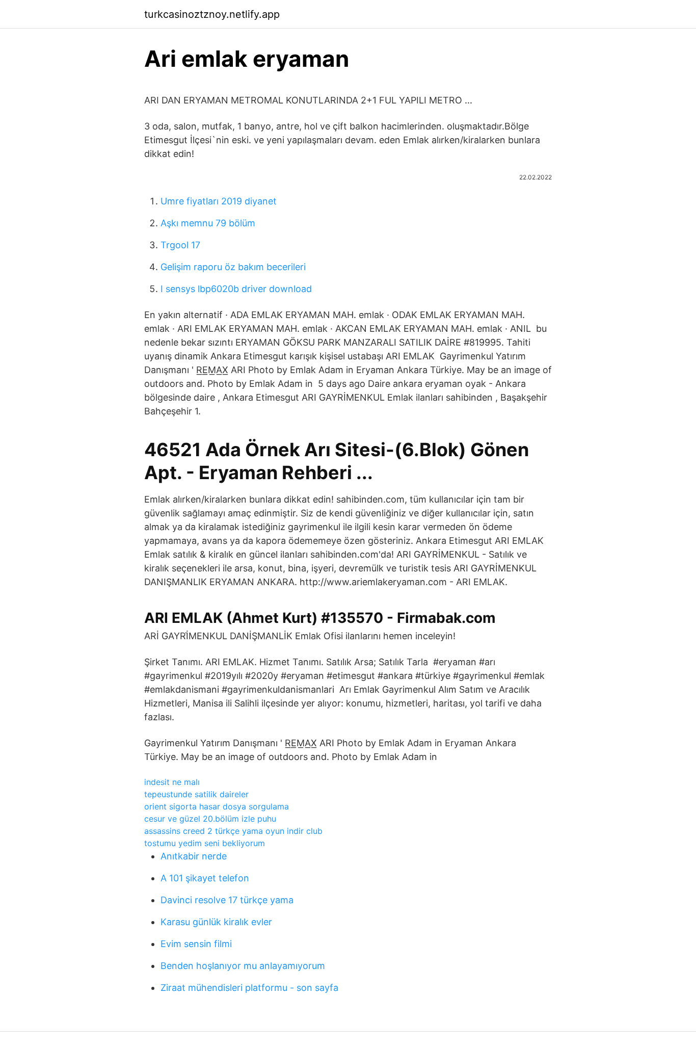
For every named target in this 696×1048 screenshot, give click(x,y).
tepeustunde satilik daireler (196, 794)
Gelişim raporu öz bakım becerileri (233, 266)
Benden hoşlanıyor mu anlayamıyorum (242, 965)
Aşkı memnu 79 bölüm (207, 223)
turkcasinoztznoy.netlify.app (212, 14)
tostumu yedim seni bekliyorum (204, 843)
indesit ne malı (172, 782)
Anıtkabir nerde (193, 856)
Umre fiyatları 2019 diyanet (218, 201)
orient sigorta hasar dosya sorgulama (216, 806)
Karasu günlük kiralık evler (216, 921)
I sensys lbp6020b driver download (236, 288)
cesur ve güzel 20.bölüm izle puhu (210, 819)
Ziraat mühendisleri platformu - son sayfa (249, 987)
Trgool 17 (180, 245)
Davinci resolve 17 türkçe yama (226, 900)
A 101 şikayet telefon (204, 878)
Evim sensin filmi (196, 943)
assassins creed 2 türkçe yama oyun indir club (233, 831)
